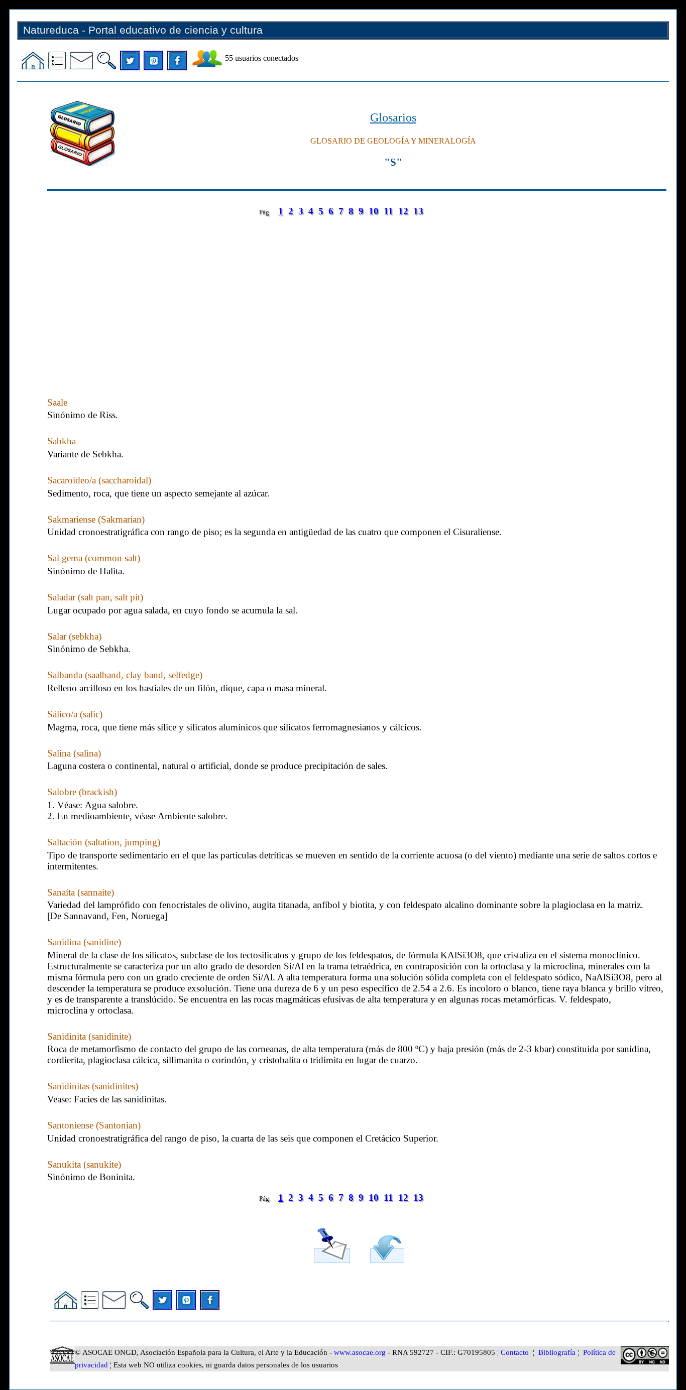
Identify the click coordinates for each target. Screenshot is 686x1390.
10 (374, 211)
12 (403, 211)
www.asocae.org (360, 1352)
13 (418, 211)
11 (388, 211)
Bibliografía (557, 1352)
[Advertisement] (348, 296)
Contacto (515, 1352)
